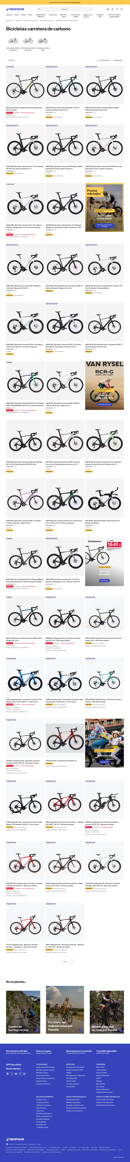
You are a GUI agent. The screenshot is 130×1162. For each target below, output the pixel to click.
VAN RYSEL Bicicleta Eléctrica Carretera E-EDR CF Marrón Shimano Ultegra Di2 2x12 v (64, 287)
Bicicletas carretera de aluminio (13, 49)
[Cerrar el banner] (122, 2)
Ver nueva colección (104, 404)
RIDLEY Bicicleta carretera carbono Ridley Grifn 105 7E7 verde (24, 109)
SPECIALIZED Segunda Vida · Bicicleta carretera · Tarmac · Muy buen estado (104, 700)
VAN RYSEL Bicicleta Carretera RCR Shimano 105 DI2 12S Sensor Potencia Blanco (104, 287)
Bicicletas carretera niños (43, 49)
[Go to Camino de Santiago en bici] (36, 1030)
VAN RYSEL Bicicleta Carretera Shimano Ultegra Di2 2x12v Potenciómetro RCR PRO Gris (24, 463)
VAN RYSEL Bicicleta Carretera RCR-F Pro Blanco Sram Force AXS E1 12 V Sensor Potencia (24, 346)
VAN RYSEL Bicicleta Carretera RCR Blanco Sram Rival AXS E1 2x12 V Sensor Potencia (103, 167)
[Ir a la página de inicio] (15, 9)
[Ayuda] (112, 9)
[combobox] (119, 60)
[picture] (25, 85)
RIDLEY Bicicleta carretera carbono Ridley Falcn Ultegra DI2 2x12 (24, 639)
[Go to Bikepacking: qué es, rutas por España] (120, 1030)
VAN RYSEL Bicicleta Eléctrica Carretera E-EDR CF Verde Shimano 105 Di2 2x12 (104, 346)
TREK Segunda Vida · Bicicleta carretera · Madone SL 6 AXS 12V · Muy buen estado (65, 946)
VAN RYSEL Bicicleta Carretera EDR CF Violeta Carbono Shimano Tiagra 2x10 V (23, 522)
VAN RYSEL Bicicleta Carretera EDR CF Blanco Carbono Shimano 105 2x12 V (23, 287)
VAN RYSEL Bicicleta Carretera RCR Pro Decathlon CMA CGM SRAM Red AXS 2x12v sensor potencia (25, 404)
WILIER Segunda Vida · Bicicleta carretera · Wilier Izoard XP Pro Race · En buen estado (64, 884)
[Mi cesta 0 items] (121, 9)
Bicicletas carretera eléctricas (28, 49)
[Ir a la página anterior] (58, 961)
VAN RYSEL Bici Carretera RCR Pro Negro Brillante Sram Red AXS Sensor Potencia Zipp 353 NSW (25, 580)
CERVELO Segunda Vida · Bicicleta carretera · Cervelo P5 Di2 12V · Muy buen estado (102, 823)
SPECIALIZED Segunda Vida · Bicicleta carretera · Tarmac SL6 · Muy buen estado (104, 639)
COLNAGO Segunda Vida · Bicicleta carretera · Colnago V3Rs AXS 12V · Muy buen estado (103, 884)
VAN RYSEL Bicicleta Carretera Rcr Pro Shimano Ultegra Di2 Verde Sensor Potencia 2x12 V (103, 463)
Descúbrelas (104, 580)
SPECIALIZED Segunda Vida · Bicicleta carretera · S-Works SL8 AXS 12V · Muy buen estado (25, 884)
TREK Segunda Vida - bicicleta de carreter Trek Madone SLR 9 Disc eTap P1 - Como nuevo (24, 700)
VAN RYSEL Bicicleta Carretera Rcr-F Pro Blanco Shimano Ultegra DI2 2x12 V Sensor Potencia (24, 226)
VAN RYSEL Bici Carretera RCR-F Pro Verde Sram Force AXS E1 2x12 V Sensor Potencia (64, 522)
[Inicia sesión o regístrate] (117, 9)
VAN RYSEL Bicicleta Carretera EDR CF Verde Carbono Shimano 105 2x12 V (63, 109)
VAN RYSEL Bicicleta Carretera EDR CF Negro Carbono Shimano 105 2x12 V (102, 109)
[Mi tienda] (108, 9)
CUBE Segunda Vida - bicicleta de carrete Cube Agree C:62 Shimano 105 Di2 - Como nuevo (24, 823)
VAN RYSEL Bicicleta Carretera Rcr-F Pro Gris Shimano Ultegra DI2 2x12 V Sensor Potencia (63, 580)
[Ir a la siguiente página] (72, 961)
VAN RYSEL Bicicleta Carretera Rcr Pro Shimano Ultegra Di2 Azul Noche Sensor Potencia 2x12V (64, 226)
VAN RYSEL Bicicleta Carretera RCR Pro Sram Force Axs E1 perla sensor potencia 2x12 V (63, 463)
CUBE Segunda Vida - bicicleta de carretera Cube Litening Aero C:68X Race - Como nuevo (65, 700)
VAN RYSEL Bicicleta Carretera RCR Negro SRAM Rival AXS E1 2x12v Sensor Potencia (64, 167)
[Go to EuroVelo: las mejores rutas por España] (80, 1029)
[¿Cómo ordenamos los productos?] (99, 60)
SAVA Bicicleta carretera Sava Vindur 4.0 (61, 761)
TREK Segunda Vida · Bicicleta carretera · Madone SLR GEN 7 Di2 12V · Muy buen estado (65, 823)
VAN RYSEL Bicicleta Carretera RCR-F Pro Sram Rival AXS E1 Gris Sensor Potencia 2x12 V (63, 346)
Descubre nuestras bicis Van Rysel (104, 225)
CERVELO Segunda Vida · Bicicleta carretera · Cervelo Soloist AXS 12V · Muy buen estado (23, 762)
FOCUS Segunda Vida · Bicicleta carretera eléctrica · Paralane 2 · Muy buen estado (22, 946)
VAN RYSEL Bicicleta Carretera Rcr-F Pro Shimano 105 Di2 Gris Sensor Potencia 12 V (25, 167)
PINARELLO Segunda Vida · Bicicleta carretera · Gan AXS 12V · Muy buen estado (64, 639)
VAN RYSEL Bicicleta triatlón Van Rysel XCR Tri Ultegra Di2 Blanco (102, 522)
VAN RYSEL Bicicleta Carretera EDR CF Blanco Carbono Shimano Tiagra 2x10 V (63, 404)
